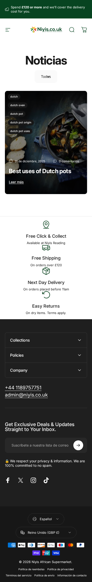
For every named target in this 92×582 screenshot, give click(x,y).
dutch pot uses (20, 131)
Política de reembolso (31, 569)
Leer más (16, 182)
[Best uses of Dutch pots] (46, 142)
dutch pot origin (20, 122)
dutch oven (17, 105)
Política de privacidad (60, 569)
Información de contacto (72, 575)
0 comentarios (69, 161)
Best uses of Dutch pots (40, 171)
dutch (14, 96)
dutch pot (16, 114)
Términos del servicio (18, 575)
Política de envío (44, 575)
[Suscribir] (78, 445)
